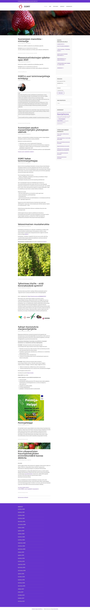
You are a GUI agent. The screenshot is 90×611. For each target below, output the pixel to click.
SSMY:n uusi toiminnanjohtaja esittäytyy (34, 77)
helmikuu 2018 (21, 582)
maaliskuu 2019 (21, 564)
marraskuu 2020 (22, 524)
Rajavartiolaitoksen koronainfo (63, 146)
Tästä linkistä (30, 372)
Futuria (65, 112)
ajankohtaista (59, 112)
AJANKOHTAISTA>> (60, 44)
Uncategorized (28, 43)
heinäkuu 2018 (21, 576)
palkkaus (23, 71)
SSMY (27, 6)
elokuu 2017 (20, 592)
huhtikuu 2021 (21, 515)
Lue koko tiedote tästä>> (23, 487)
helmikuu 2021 (21, 518)
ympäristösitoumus (59, 123)
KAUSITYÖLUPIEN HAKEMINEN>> (63, 46)
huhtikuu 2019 (21, 561)
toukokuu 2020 (21, 536)
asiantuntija (62, 112)
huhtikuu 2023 (21, 509)
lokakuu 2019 (21, 552)
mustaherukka (24, 279)
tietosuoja (58, 122)
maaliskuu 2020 (21, 543)
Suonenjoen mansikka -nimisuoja (30, 40)
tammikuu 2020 (21, 549)
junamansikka (68, 112)
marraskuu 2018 (21, 570)
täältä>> (27, 234)
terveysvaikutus (30, 279)
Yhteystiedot (55, 6)
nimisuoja (27, 53)
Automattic (55, 608)
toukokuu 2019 (21, 558)
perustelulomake (28, 473)
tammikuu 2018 (21, 585)
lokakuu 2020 (21, 527)
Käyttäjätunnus (60, 83)
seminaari (68, 117)
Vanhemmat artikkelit (23, 497)
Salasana (58, 87)
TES (26, 71)
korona (26, 439)
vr (65, 122)
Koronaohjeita (69, 6)
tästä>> (45, 241)
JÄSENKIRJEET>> (60, 67)
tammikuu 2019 (21, 567)
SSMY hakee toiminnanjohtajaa (28, 159)
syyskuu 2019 (21, 555)
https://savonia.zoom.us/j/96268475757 (37, 296)
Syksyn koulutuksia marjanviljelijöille (28, 328)
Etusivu (45, 6)
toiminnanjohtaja (27, 123)
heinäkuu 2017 (21, 595)
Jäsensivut (62, 6)
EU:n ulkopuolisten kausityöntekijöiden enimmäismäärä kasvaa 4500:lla (30, 454)
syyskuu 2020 (21, 530)
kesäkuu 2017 (21, 598)
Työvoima (27, 424)
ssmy (23, 123)
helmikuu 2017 (21, 601)
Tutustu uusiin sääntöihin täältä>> (26, 151)
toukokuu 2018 (21, 579)
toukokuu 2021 (21, 512)
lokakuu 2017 (21, 589)
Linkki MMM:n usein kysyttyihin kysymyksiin (28, 489)
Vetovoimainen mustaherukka (33, 224)
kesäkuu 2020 (21, 533)
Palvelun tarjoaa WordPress (37, 608)
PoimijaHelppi (25, 423)
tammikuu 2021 (21, 521)
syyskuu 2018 (21, 573)
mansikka (23, 53)
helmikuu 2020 (21, 546)
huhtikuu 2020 (21, 539)
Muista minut (60, 90)
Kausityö (23, 439)
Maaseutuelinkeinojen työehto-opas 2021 (34, 58)
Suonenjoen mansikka (33, 53)
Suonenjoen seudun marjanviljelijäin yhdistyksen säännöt (33, 129)
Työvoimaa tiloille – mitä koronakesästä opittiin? (30, 284)
